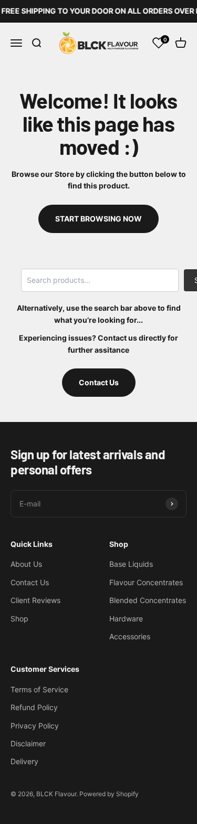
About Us (26, 563)
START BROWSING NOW (98, 218)
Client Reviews (35, 600)
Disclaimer (28, 743)
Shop (19, 618)
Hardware (126, 618)
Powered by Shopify (109, 794)
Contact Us (99, 382)
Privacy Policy (35, 725)
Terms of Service (39, 689)
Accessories (129, 636)
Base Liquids (131, 563)
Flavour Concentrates (146, 582)
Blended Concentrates (147, 600)
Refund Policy (34, 707)
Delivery (24, 761)
